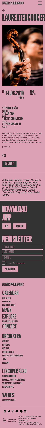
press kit (5, 362)
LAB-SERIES (6, 301)
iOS (6, 226)
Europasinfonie (8, 386)
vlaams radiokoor (9, 376)
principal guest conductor (12, 355)
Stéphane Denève (10, 108)
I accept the (16, 263)
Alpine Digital (37, 424)
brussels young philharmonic (13, 379)
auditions (6, 348)
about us (5, 341)
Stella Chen (8, 113)
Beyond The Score (8, 305)
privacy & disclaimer (25, 422)
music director (8, 352)
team (4, 359)
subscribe (10, 269)
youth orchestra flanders (12, 383)
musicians (6, 344)
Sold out (9, 164)
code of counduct (8, 400)
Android (19, 226)
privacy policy (20, 263)
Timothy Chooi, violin (12, 118)
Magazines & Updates (10, 321)
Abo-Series (6, 298)
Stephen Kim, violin (11, 124)
